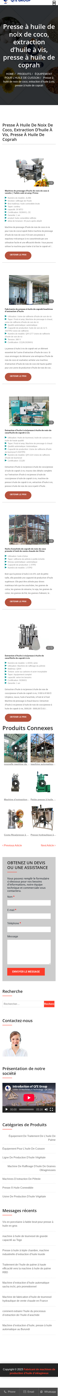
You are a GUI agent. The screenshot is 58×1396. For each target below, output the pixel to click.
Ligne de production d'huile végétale (24, 1157)
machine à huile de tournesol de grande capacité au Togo (25, 1238)
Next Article (48, 845)
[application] (29, 1098)
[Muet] (46, 1109)
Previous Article (12, 845)
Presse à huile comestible (17, 1187)
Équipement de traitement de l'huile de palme (32, 1138)
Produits (24, 74)
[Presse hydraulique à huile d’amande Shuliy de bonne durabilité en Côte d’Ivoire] (42, 818)
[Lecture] (6, 1109)
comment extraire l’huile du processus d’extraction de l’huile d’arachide (24, 1313)
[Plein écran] (51, 1109)
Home (10, 74)
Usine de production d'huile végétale (24, 1196)
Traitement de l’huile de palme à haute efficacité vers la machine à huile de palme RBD (26, 1268)
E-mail (11, 910)
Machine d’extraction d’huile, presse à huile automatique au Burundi (27, 1327)
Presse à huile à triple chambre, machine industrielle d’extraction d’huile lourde (25, 1252)
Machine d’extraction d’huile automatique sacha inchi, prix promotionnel (25, 1284)
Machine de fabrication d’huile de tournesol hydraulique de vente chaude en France (27, 1299)
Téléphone (14, 923)
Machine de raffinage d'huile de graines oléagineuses (32, 1168)
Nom (11, 896)
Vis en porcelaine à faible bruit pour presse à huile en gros (27, 1224)
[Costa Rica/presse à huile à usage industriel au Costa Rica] (15, 818)
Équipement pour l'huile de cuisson (23, 1148)
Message (12, 936)
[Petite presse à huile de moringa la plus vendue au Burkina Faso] (42, 783)
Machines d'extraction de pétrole (21, 1179)
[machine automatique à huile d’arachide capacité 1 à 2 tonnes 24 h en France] (42, 748)
